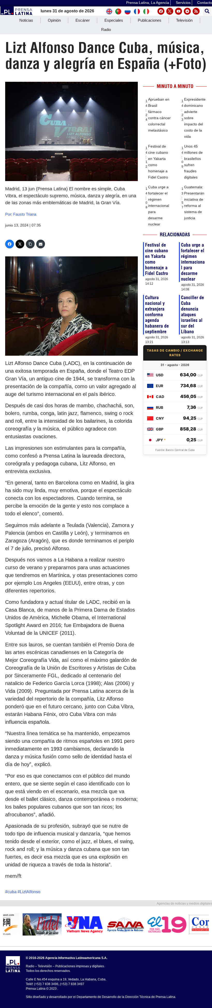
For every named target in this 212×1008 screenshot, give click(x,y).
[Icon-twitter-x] (169, 11)
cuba (12, 892)
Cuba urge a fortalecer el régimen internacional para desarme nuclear (158, 205)
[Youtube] (178, 11)
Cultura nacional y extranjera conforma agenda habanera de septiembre (157, 315)
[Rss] (196, 11)
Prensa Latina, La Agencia (147, 3)
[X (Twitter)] (20, 244)
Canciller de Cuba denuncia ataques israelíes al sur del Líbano (192, 315)
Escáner (82, 20)
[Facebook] (160, 11)
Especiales (113, 20)
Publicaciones (149, 20)
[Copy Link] (30, 244)
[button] (207, 11)
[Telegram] (187, 11)
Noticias (26, 20)
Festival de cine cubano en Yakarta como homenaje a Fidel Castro (156, 259)
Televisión (184, 20)
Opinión (54, 20)
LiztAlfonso (30, 892)
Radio (106, 29)
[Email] (40, 244)
